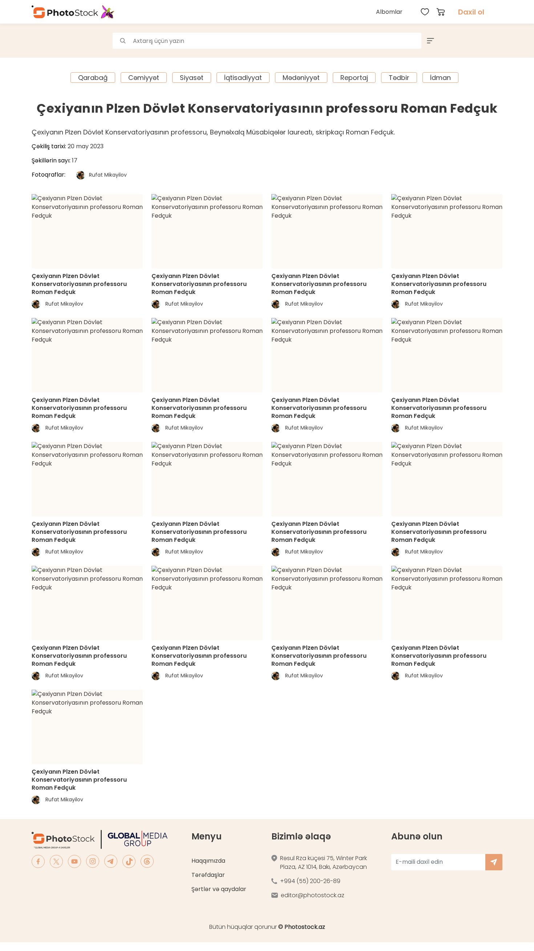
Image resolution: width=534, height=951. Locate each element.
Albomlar (389, 12)
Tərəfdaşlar (208, 875)
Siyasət (191, 77)
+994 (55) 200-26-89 (310, 881)
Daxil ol (471, 12)
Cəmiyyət (143, 77)
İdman (440, 77)
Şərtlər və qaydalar (218, 889)
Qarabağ (93, 77)
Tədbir (399, 77)
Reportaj (354, 77)
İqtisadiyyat (243, 77)
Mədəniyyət (301, 77)
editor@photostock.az (312, 895)
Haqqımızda (208, 861)
